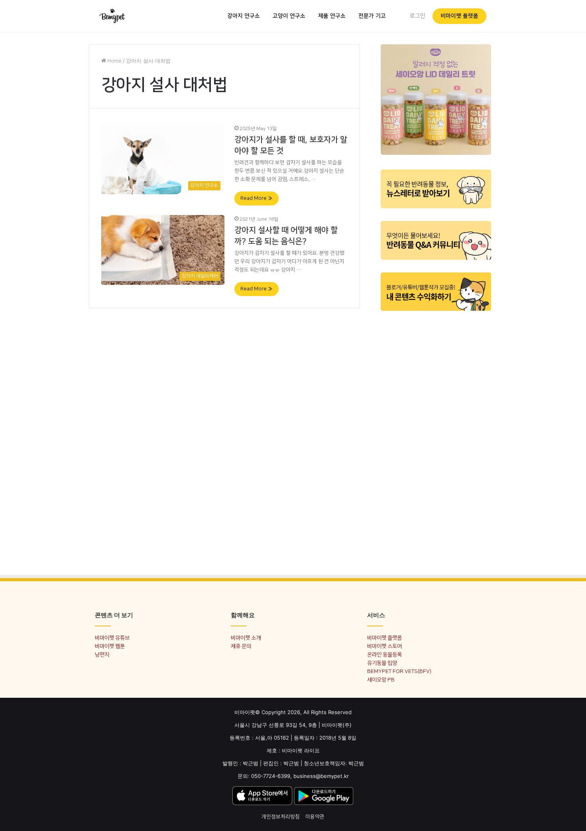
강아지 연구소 (243, 16)
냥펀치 (102, 654)
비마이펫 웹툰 (110, 646)
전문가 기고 (372, 16)
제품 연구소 (332, 16)
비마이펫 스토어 (384, 646)
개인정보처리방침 (281, 816)
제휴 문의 (241, 646)
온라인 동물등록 (384, 654)
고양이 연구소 (289, 16)
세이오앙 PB (381, 680)
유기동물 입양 (382, 663)
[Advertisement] (436, 438)
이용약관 (314, 816)
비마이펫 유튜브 (112, 638)
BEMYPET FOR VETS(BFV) (399, 671)
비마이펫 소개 (246, 638)
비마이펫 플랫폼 (459, 16)
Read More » (256, 198)
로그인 (417, 16)
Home (114, 61)
